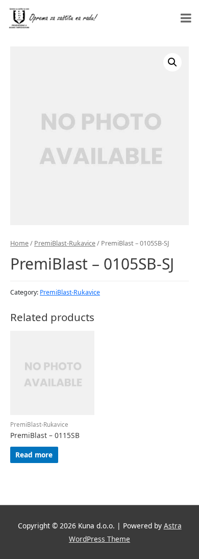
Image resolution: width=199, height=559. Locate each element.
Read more (34, 454)
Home (19, 243)
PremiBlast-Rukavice (64, 243)
